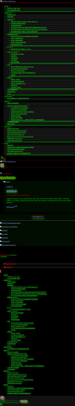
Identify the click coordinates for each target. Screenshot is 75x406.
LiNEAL (13, 74)
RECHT (6, 385)
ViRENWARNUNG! (16, 25)
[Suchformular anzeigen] (2, 158)
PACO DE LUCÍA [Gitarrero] (15, 134)
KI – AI (9, 307)
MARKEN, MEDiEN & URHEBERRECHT (19, 153)
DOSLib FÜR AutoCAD (18, 71)
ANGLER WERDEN (13, 103)
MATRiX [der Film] (13, 128)
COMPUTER (7, 280)
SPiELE (9, 331)
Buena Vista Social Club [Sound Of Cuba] (20, 136)
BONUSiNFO (11, 124)
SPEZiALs (7, 371)
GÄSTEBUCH (37, 217)
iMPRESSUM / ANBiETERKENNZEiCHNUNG (20, 147)
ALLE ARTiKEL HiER (13, 10)
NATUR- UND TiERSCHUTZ (19, 114)
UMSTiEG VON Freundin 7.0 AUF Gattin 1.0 (24, 21)
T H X (9, 93)
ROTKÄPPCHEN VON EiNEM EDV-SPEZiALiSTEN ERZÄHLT (29, 29)
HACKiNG (14, 56)
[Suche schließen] (2, 398)
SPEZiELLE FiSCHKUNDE (19, 110)
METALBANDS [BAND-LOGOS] (16, 132)
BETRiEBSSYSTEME (17, 54)
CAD (8, 321)
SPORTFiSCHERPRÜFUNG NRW (17, 354)
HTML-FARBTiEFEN (17, 38)
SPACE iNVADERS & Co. (18, 83)
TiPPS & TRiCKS (12, 311)
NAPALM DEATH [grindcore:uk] (16, 130)
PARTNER (10, 17)
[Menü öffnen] (2, 165)
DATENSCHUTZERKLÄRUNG (16, 149)
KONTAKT (10, 145)
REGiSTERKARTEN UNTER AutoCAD (22, 66)
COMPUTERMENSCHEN (18, 23)
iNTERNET (14, 60)
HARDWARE (14, 58)
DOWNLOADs (11, 91)
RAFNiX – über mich (13, 8)
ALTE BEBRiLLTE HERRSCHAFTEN (18, 98)
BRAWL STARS (15, 79)
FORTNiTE (14, 85)
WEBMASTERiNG (12, 297)
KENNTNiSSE (11, 15)
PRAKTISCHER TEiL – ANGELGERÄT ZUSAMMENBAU (27, 120)
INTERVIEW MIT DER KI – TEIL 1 (21, 49)
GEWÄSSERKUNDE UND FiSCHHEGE (22, 112)
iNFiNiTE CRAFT (16, 87)
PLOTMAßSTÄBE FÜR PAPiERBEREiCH (23, 73)
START (6, 275)
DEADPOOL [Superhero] (14, 138)
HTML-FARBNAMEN (17, 40)
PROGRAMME (15, 62)
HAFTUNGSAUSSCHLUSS (15, 151)
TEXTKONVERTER (16, 44)
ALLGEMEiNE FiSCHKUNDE (19, 108)
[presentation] (39, 182)
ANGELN (10, 186)
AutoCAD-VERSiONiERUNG (19, 69)
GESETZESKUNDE (16, 118)
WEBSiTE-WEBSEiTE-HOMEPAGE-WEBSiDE (24, 36)
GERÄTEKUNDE (16, 115)
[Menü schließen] (0, 271)
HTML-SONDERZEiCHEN (18, 42)
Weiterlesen (12, 207)
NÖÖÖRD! (10, 285)
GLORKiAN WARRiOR (17, 81)
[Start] (1, 173)
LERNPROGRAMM (12, 122)
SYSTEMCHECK (12, 89)
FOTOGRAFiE (8, 347)
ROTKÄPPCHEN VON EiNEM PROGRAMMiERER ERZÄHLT (29, 27)
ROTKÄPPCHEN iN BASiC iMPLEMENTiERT (24, 31)
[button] (10, 264)
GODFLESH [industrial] (14, 140)
